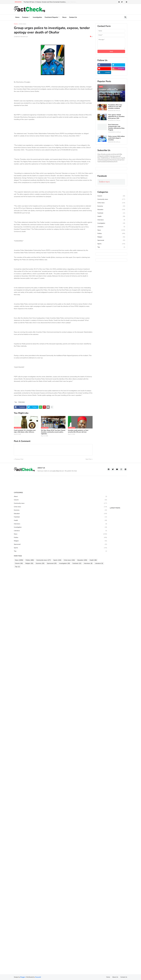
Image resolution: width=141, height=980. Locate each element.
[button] (125, 17)
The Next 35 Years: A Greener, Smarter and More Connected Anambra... (45, 2)
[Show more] (51, 407)
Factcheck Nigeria (104, 182)
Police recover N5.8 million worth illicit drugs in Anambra (116, 138)
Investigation (37, 17)
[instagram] (121, 469)
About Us (115, 977)
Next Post (89, 459)
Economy (111, 206)
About (60, 496)
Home (17, 17)
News (64, 17)
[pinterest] (126, 2)
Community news (111, 199)
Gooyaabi (38, 977)
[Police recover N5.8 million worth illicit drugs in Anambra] (102, 139)
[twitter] (121, 2)
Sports (111, 244)
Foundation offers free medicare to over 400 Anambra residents (115, 106)
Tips (111, 247)
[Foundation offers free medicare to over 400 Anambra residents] (102, 107)
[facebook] (119, 2)
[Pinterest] (44, 407)
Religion (111, 237)
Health (111, 216)
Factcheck (111, 213)
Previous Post (19, 459)
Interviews (111, 220)
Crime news (22, 24)
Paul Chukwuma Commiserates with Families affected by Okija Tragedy (116, 127)
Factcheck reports (51, 17)
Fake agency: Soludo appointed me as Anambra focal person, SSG (116, 116)
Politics (111, 233)
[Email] (48, 407)
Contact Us (73, 17)
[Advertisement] (60, 484)
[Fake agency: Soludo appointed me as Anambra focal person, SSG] (102, 117)
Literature (111, 227)
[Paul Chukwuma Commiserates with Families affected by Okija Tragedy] (102, 127)
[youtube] (104, 68)
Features (25, 17)
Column (111, 196)
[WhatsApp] (40, 407)
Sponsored (111, 240)
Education (111, 209)
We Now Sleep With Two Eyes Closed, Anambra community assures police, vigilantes (53, 432)
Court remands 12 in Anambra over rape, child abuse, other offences (25, 431)
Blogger (22, 977)
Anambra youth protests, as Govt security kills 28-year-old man (78, 431)
